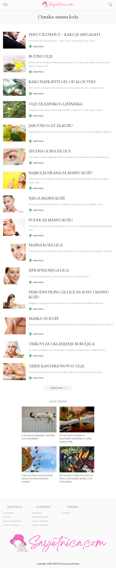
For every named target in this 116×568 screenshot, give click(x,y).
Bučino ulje (41, 56)
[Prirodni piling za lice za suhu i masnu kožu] (14, 300)
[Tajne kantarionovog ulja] (14, 371)
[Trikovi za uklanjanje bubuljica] (14, 349)
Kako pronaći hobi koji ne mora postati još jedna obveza (37, 478)
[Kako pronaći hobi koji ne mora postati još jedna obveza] (39, 459)
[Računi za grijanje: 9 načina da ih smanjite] (39, 420)
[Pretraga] (110, 4)
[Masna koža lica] (14, 252)
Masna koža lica (46, 244)
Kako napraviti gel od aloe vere (62, 81)
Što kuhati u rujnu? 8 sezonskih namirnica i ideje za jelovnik (76, 438)
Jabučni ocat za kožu (51, 125)
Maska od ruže (44, 318)
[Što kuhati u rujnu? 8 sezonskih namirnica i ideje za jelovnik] (77, 420)
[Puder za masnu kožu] (14, 227)
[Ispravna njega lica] (14, 275)
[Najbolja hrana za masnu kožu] (14, 180)
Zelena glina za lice (50, 151)
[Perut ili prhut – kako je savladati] (14, 40)
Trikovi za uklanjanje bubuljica (62, 343)
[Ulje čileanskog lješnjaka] (14, 109)
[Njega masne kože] (14, 203)
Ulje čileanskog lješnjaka (55, 103)
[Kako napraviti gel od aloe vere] (14, 87)
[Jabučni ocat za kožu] (14, 133)
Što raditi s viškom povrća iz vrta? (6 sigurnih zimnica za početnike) (76, 478)
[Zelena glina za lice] (14, 156)
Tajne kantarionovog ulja (56, 365)
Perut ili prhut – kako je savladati (64, 34)
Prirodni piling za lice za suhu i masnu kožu (69, 294)
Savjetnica (38, 46)
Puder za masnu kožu (51, 220)
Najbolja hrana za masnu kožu (61, 172)
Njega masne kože (47, 198)
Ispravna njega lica (49, 270)
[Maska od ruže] (14, 325)
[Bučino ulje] (14, 63)
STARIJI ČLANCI (56, 388)
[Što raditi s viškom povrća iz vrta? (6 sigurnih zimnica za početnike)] (77, 459)
